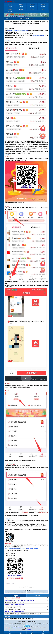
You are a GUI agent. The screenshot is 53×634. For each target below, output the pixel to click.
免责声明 (29, 621)
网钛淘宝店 (24, 621)
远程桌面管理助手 (29, 618)
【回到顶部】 (28, 629)
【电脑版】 (24, 629)
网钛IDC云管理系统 (14, 618)
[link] (26, 540)
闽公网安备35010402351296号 (32, 627)
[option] (26, 540)
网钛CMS (7, 618)
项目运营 (22, 18)
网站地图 (33, 621)
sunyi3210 (32, 623)
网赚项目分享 (29, 18)
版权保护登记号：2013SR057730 (17, 627)
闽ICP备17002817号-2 (43, 627)
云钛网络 (22, 618)
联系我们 (19, 621)
